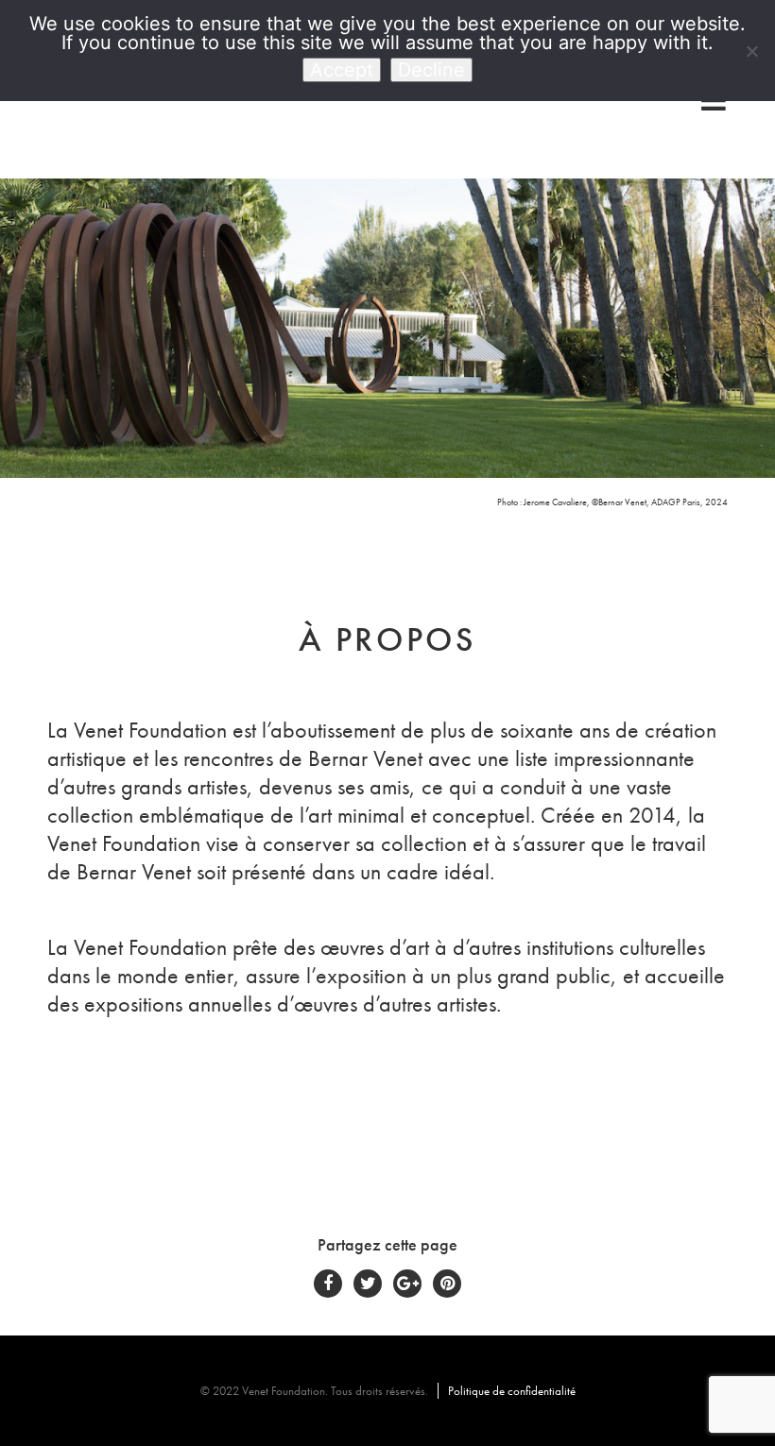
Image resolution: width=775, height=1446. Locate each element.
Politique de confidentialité (512, 1391)
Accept (341, 70)
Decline (431, 70)
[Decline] (751, 51)
